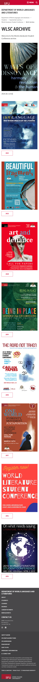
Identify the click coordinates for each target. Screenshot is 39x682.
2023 (7, 153)
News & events (6, 613)
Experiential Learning (16, 20)
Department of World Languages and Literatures (18, 11)
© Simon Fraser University (28, 670)
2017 (7, 455)
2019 (7, 334)
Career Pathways (7, 610)
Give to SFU (5, 647)
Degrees (4, 606)
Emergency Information (9, 650)
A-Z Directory (6, 654)
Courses (4, 603)
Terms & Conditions (7, 670)
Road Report (6, 644)
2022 (7, 213)
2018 (7, 395)
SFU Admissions (6, 641)
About (4, 597)
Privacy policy (16, 670)
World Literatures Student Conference (12, 22)
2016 (7, 516)
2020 (7, 274)
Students (4, 20)
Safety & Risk (6, 635)
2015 (7, 576)
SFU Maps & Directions (9, 638)
